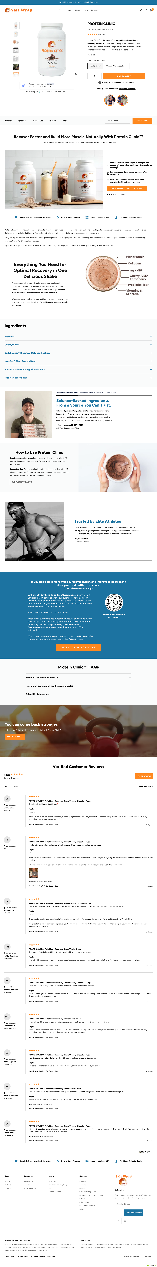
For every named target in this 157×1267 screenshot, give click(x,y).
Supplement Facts (22, 482)
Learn (69, 10)
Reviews (52, 121)
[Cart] (151, 10)
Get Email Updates (134, 1212)
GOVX (81, 1209)
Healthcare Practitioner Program (91, 1195)
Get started (14, 736)
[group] (16, 775)
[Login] (146, 10)
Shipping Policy (39, 1256)
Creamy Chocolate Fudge (116, 66)
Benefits (8, 121)
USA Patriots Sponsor (87, 1206)
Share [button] (56, 824)
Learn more (62, 92)
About (77, 10)
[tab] (67, 393)
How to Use (38, 121)
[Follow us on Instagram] (124, 1221)
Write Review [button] (144, 776)
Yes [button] (47, 824)
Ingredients (22, 121)
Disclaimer (51, 1256)
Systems (8, 1185)
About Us (82, 1181)
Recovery (26, 1185)
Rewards (94, 10)
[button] (116, 34)
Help (86, 10)
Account (82, 1185)
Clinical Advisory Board (87, 1192)
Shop (61, 10)
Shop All (7, 1181)
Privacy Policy (10, 1256)
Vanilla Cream (95, 66)
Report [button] (51, 824)
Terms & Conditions (24, 1256)
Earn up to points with (116, 89)
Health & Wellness (29, 1188)
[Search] (141, 10)
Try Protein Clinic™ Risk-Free (127, 189)
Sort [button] (6, 787)
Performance (28, 1181)
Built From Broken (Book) (58, 1185)
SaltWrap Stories (55, 1192)
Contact (82, 1188)
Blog (50, 1188)
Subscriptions (84, 1202)
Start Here (52, 1181)
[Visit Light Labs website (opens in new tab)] (23, 85)
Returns (82, 1199)
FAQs (64, 121)
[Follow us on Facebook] (118, 1221)
